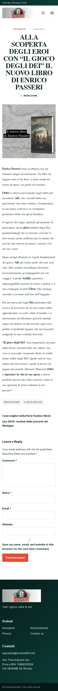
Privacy (6, 633)
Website (7, 524)
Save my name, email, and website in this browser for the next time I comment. (28, 546)
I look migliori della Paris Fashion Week (26, 415)
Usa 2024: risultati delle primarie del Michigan (25, 423)
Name (7, 492)
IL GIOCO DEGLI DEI (33, 402)
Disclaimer (8, 628)
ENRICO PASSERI (11, 402)
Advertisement (39, 628)
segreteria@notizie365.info (18, 653)
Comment (9, 460)
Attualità (20, 29)
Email (6, 508)
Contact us (37, 633)
